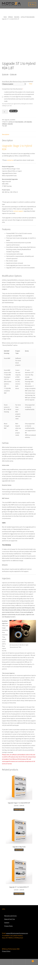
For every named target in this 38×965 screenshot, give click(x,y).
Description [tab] (5, 134)
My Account (6, 962)
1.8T (5, 125)
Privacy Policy (8, 926)
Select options (19, 809)
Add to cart (13, 111)
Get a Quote (19, 850)
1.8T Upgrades (28, 122)
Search (19, 962)
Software (10, 17)
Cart (29, 960)
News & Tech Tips (9, 919)
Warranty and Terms (10, 916)
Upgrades (16, 17)
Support (6, 922)
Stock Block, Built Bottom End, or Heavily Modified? (17, 81)
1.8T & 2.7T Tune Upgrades (28, 17)
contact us (10, 160)
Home (5, 17)
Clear (30, 84)
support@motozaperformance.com (17, 933)
